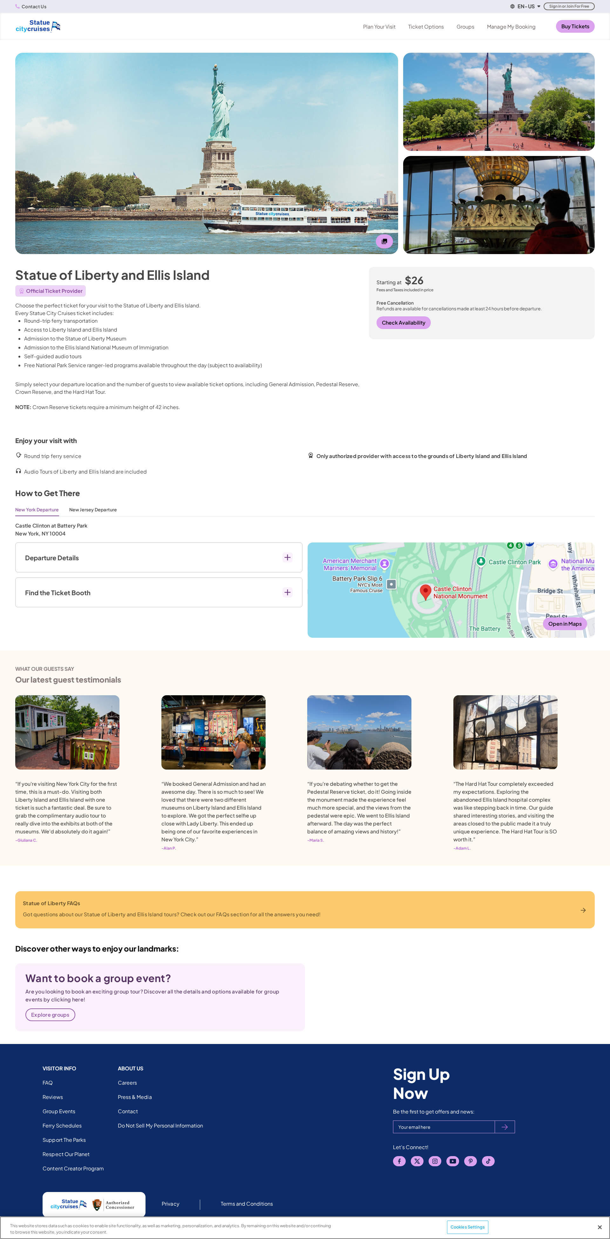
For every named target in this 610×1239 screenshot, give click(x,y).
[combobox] (524, 6)
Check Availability (403, 322)
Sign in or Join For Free (569, 6)
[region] (305, 1227)
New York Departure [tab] (37, 509)
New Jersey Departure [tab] (93, 509)
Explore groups (50, 1014)
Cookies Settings (468, 1226)
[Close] (600, 1227)
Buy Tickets (575, 26)
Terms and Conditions (247, 1203)
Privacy (170, 1203)
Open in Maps (565, 623)
